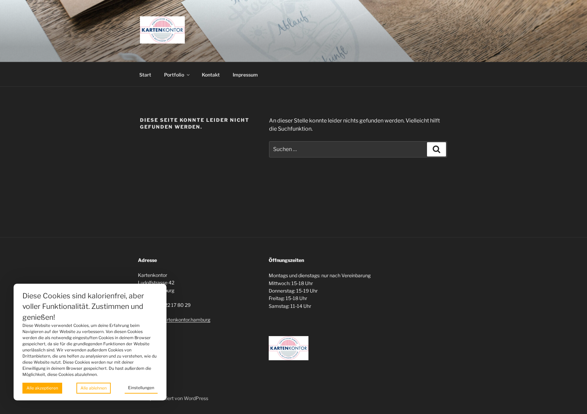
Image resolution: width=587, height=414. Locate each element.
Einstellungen (141, 387)
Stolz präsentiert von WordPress (173, 398)
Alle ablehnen (94, 388)
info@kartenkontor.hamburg (179, 319)
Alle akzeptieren (42, 388)
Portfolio (174, 75)
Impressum (245, 75)
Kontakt (211, 75)
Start (145, 75)
